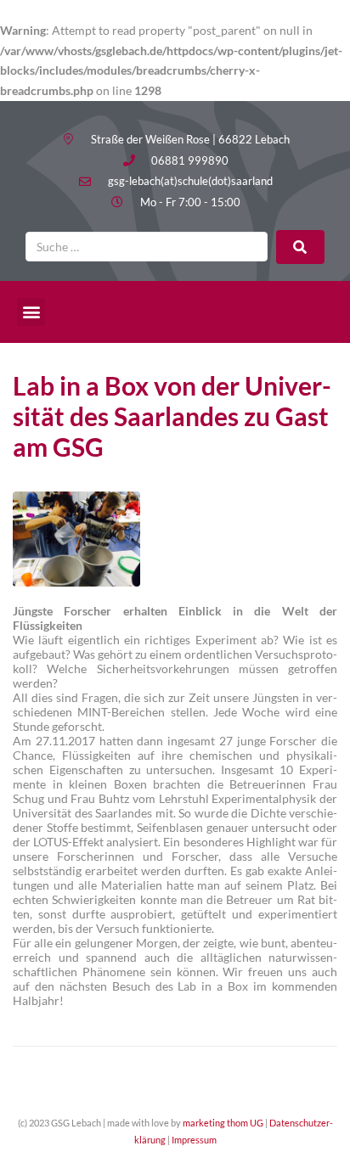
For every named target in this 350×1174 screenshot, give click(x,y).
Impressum (194, 1139)
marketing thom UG (223, 1122)
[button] (31, 312)
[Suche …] (146, 246)
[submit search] (300, 247)
